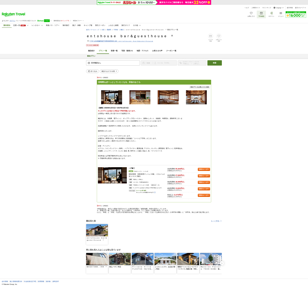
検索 (214, 63)
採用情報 (41, 281)
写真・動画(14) (127, 51)
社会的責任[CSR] (30, 281)
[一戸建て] (112, 175)
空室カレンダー (204, 169)
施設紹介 (91, 51)
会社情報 (5, 281)
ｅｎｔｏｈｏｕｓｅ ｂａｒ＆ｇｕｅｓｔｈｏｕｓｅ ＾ (130, 36)
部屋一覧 (114, 51)
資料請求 (55, 281)
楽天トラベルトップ (92, 30)
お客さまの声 (157, 51)
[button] (106, 225)
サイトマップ (266, 8)
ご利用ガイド (255, 8)
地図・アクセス (142, 51)
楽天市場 (290, 8)
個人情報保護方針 (16, 281)
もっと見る (215, 221)
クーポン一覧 (171, 51)
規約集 (48, 281)
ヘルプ (247, 8)
